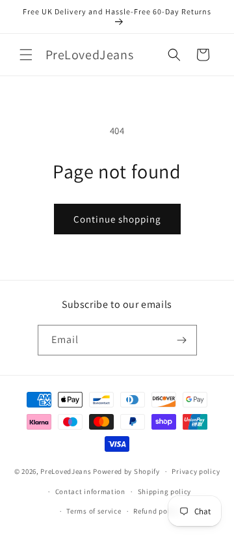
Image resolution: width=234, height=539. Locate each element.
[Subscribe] (182, 340)
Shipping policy (165, 491)
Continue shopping (117, 219)
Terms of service (93, 511)
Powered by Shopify (126, 471)
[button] (26, 54)
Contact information (90, 491)
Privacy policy (196, 471)
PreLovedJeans (65, 471)
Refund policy (156, 511)
